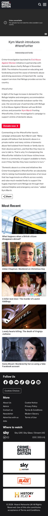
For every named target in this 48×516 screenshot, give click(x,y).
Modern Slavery (32, 414)
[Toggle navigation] (44, 4)
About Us (7, 403)
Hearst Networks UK (23, 504)
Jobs (5, 421)
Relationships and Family (24, 53)
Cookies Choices (12, 391)
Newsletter (8, 414)
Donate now (9, 126)
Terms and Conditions (30, 510)
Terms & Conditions (33, 410)
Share (8, 196)
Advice (6, 406)
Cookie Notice (31, 403)
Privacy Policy (31, 406)
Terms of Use (31, 417)
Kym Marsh (27, 110)
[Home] (6, 4)
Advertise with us (11, 417)
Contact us (8, 410)
